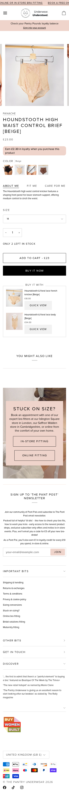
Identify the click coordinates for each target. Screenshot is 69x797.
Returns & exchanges (13, 588)
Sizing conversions (12, 605)
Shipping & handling (13, 582)
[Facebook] (4, 787)
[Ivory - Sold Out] (32, 171)
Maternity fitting (11, 627)
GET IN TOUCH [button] (14, 652)
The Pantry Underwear (25, 782)
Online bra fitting (11, 616)
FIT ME (32, 186)
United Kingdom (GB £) (24, 754)
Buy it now (34, 271)
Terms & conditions (12, 593)
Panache (9, 113)
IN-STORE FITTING (34, 441)
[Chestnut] (43, 171)
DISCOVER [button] (11, 664)
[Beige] (20, 171)
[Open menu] (8, 13)
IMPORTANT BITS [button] (16, 571)
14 (8, 218)
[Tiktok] (13, 787)
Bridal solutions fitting (14, 621)
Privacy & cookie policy (14, 599)
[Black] (9, 171)
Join (57, 552)
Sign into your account (34, 28)
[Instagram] (22, 787)
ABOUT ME (11, 186)
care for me (55, 186)
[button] (34, 708)
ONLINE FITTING (34, 455)
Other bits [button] (12, 640)
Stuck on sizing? (11, 610)
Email (9, 556)
